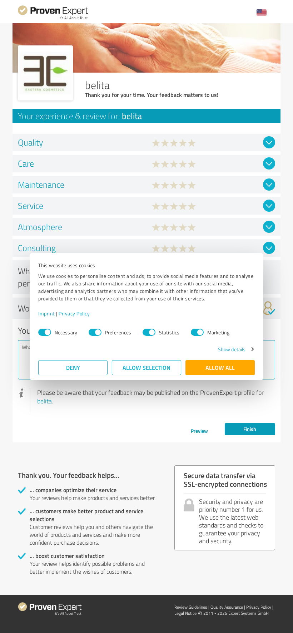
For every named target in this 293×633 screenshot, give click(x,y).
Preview (199, 430)
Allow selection (146, 367)
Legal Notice (185, 613)
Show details (231, 349)
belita (44, 401)
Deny (73, 367)
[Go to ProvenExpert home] (53, 18)
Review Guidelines (190, 607)
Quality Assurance (226, 607)
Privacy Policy (74, 313)
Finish (249, 429)
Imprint (46, 313)
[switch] (95, 332)
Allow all (220, 367)
